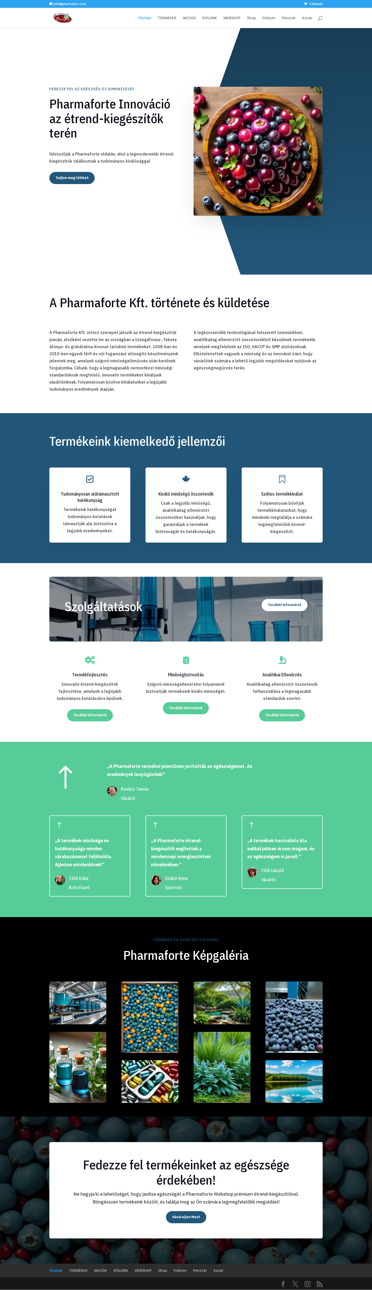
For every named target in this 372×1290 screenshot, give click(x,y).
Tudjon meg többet (72, 177)
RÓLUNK (209, 18)
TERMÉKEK (167, 18)
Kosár (307, 18)
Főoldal (144, 18)
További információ (284, 605)
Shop (251, 18)
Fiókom (268, 18)
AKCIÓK (189, 18)
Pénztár (289, 18)
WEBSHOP (231, 18)
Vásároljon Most (186, 1217)
